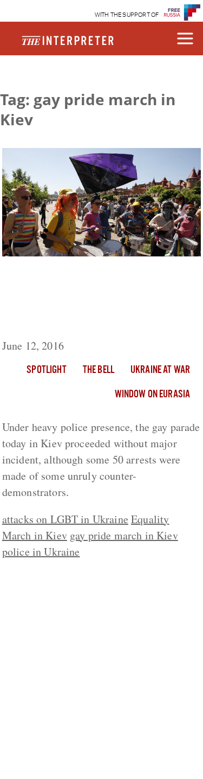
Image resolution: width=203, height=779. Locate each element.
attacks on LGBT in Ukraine (65, 519)
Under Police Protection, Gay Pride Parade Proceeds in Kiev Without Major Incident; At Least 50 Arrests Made (95, 299)
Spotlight (46, 370)
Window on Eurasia (153, 394)
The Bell (98, 370)
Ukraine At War (160, 370)
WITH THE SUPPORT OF (127, 15)
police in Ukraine (41, 551)
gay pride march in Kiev (124, 535)
